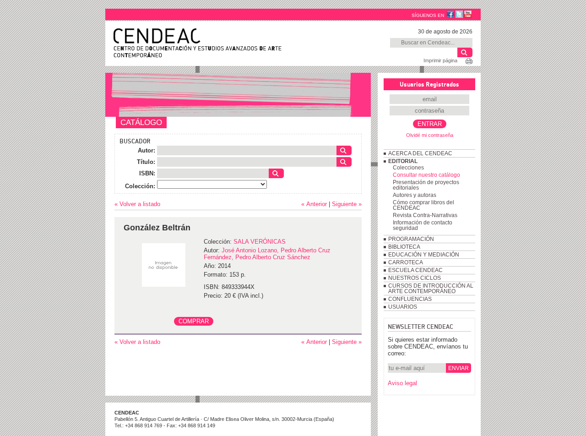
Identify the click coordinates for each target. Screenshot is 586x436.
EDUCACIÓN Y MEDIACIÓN (423, 254)
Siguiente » (347, 204)
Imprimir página (440, 60)
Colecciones (408, 167)
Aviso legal (402, 383)
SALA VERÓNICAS (259, 241)
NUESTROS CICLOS (414, 278)
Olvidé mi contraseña (429, 135)
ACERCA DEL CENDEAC (420, 153)
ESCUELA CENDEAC (415, 270)
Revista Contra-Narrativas (425, 215)
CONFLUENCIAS (410, 299)
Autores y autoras (414, 195)
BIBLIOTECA (404, 247)
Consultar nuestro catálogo (426, 175)
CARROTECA (405, 262)
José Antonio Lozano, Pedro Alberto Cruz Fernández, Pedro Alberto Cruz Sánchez (267, 254)
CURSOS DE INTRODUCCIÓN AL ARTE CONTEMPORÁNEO (430, 288)
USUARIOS (402, 307)
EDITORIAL (403, 161)
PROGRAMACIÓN (411, 239)
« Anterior (314, 204)
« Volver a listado (137, 204)
